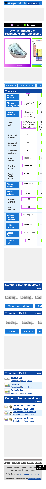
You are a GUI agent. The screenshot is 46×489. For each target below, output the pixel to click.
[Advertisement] (24, 14)
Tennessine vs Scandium (24, 405)
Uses (29, 381)
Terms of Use (16, 470)
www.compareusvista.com (29, 474)
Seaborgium (16, 377)
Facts (41, 86)
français (30, 463)
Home (9, 467)
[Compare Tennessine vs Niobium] (8, 419)
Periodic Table (27, 86)
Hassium (15, 384)
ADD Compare (41, 467)
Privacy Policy (29, 470)
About (16, 467)
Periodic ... (15, 381)
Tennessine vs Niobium (23, 418)
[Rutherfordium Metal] (7, 392)
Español (7, 463)
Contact (24, 467)
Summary (11, 86)
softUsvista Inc (34, 478)
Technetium (17, 66)
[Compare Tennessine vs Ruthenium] (8, 413)
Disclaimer (33, 467)
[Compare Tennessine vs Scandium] (8, 407)
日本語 (23, 463)
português (16, 463)
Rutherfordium (17, 390)
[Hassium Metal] (7, 385)
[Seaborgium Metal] (7, 379)
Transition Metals (34, 3)
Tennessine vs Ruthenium (24, 412)
